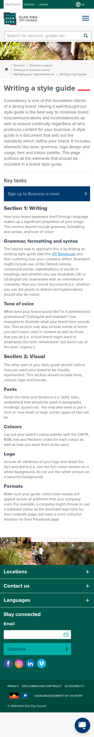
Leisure (43, 4)
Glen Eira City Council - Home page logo (20, 18)
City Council (12, 4)
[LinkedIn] (30, 663)
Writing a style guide (73, 74)
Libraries (29, 4)
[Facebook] (8, 663)
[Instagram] (19, 663)
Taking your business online (31, 70)
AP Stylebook (63, 254)
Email (9, 624)
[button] (85, 17)
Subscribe (16, 649)
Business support (41, 65)
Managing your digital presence (33, 74)
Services (19, 65)
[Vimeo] (41, 663)
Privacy (13, 686)
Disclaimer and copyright (42, 686)
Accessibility (75, 686)
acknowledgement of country (58, 696)
